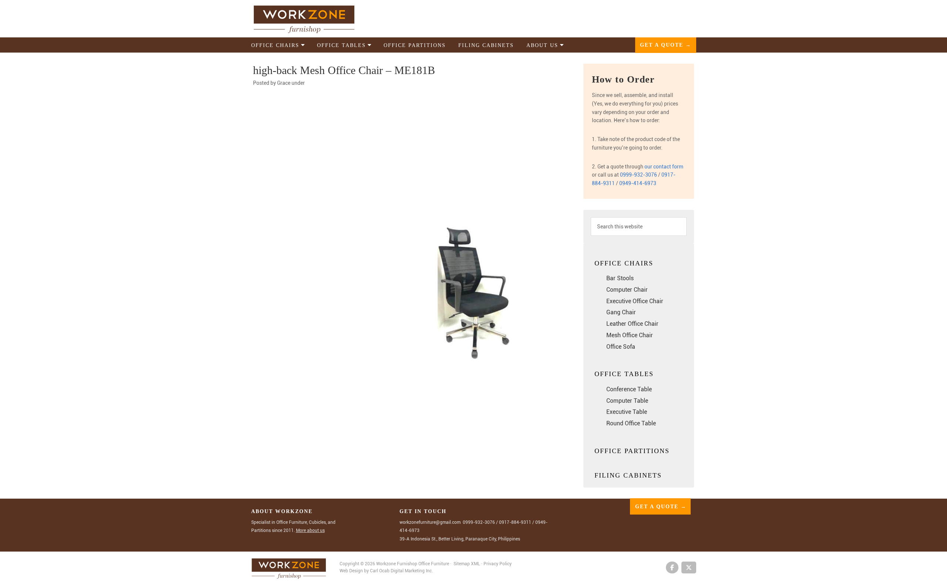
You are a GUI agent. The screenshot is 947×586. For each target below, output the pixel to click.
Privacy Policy (497, 563)
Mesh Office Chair (629, 335)
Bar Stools (620, 278)
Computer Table (627, 400)
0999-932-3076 (638, 175)
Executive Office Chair (634, 301)
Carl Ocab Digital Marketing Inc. (401, 570)
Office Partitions (632, 451)
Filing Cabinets (628, 475)
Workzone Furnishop (316, 19)
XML (476, 563)
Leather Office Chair (632, 323)
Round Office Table (631, 423)
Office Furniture (433, 563)
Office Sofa (620, 346)
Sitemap (461, 563)
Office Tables (624, 374)
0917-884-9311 (515, 522)
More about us (310, 530)
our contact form (663, 167)
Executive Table (626, 411)
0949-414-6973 (637, 183)
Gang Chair (621, 312)
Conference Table (629, 389)
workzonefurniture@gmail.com (430, 522)
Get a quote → (665, 45)
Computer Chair (627, 289)
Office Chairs (623, 263)
